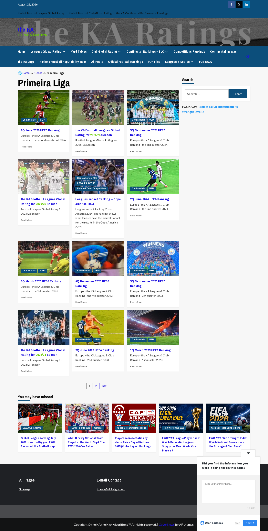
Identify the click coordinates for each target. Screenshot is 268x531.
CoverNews (167, 524)
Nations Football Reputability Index (62, 62)
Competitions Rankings (189, 51)
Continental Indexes (223, 51)
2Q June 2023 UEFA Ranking (94, 350)
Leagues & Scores (177, 62)
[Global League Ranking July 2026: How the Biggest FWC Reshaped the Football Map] (40, 418)
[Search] (247, 56)
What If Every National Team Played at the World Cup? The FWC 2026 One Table (86, 442)
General (98, 427)
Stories (38, 73)
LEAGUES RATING (86, 183)
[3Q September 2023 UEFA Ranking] (153, 258)
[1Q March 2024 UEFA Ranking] (44, 258)
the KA (26, 29)
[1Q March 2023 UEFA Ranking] (153, 327)
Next (104, 386)
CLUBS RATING (141, 422)
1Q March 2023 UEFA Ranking (150, 350)
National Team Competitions (91, 188)
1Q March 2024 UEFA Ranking (41, 281)
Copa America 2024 (86, 178)
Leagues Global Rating (46, 51)
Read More (26, 146)
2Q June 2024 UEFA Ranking (149, 199)
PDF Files (154, 62)
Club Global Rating (104, 51)
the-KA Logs (26, 62)
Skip (237, 523)
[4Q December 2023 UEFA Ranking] (98, 258)
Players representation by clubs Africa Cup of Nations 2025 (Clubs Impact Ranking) (132, 442)
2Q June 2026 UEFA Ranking (40, 130)
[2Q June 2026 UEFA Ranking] (44, 107)
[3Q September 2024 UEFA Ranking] (153, 107)
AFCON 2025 (123, 422)
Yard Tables (79, 51)
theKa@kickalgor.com (111, 489)
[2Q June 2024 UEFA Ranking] (153, 176)
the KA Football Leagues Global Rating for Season (97, 132)
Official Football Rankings (125, 62)
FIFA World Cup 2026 (80, 427)
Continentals (29, 119)
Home (22, 51)
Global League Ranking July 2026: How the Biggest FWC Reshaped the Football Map (38, 442)
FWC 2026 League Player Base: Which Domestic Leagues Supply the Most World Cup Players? (181, 444)
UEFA (42, 119)
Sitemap (24, 489)
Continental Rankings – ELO (145, 51)
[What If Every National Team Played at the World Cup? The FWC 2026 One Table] (87, 418)
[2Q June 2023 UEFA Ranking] (98, 327)
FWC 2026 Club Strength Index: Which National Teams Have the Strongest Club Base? (228, 442)
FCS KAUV (205, 62)
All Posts (97, 62)
